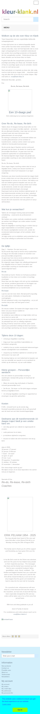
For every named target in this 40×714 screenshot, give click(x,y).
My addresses (6, 691)
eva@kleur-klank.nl (20, 614)
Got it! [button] (20, 710)
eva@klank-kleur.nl (17, 76)
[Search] (35, 19)
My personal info (7, 693)
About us (5, 672)
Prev (4, 626)
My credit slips (6, 688)
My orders (5, 686)
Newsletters (5, 676)
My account (5, 684)
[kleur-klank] (20, 13)
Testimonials (6, 674)
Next (36, 626)
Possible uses (6, 670)
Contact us (5, 668)
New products (6, 666)
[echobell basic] (20, 626)
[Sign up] (36, 656)
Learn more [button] (6, 704)
